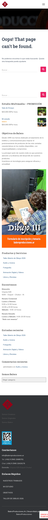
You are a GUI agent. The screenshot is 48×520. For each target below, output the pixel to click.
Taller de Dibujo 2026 (13, 498)
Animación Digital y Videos (13, 272)
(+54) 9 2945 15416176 (16, 463)
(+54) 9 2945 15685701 (14, 459)
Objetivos (8, 493)
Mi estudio (8, 487)
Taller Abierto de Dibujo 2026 (14, 258)
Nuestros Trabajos (12, 481)
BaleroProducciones (24, 514)
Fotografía (7, 268)
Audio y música (9, 263)
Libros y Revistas (9, 277)
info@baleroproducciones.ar (13, 455)
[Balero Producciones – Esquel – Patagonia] (6, 4)
